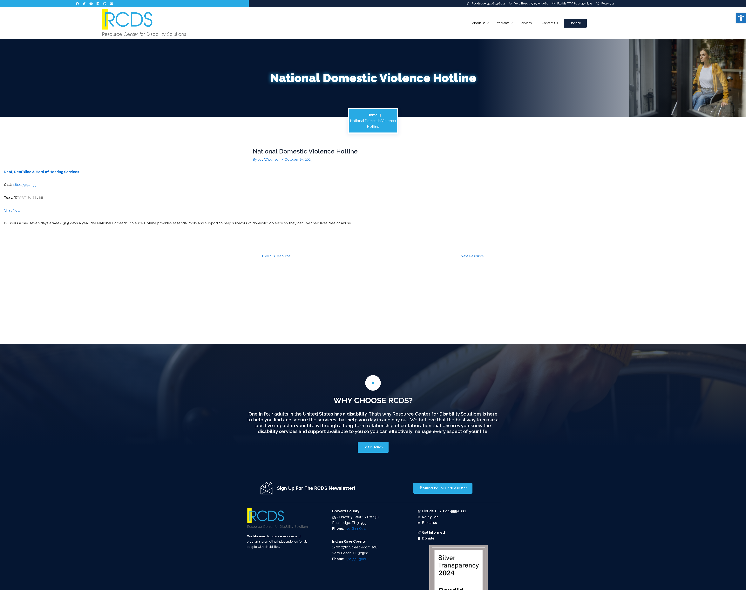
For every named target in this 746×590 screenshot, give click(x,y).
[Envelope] (111, 3)
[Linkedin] (98, 3)
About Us (478, 23)
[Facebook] (77, 3)
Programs (503, 23)
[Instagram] (105, 3)
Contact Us (550, 23)
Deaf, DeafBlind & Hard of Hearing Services (41, 172)
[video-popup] (373, 383)
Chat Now (12, 210)
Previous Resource (274, 256)
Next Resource (474, 256)
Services (526, 23)
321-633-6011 (356, 528)
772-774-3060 (356, 559)
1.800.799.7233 (25, 185)
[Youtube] (91, 3)
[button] (741, 18)
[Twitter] (84, 3)
